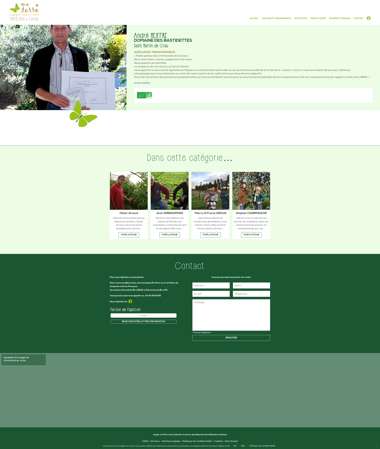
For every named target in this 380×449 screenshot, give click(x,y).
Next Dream (231, 441)
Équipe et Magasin (339, 19)
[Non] (376, 445)
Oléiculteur (142, 52)
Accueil (254, 19)
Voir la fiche (129, 235)
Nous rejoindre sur (119, 302)
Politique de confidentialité (197, 441)
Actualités (300, 19)
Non (243, 446)
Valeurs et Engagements (276, 19)
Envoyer (231, 338)
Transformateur (163, 52)
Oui (235, 446)
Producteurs (318, 19)
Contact (359, 19)
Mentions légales (171, 441)
